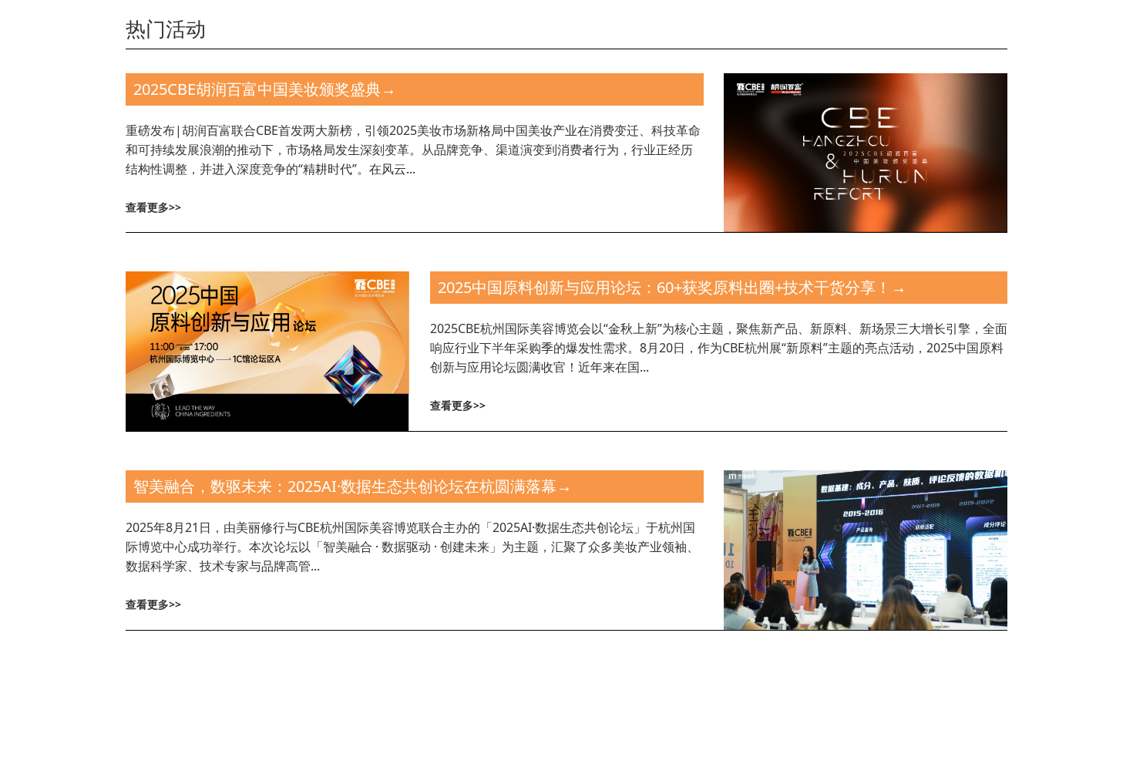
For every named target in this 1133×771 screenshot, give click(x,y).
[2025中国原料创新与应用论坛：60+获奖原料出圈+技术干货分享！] (267, 349)
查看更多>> (153, 207)
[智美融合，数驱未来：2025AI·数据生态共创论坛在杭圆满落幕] (865, 548)
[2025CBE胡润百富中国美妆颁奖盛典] (865, 151)
